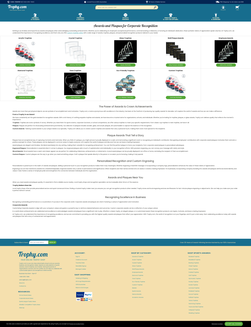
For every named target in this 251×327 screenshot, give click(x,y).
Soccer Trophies (193, 294)
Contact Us (22, 286)
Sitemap (21, 308)
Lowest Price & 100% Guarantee (97, 2)
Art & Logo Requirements (83, 281)
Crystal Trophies (75, 38)
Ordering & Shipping (82, 278)
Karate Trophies (193, 285)
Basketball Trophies (194, 260)
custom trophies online (75, 33)
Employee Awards (226, 38)
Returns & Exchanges (82, 287)
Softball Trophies (194, 297)
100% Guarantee (80, 284)
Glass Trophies (125, 38)
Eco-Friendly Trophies (126, 71)
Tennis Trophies (193, 300)
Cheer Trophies (193, 266)
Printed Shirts (170, 18)
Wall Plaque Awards (176, 38)
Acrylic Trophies (25, 38)
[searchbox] (126, 7)
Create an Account (81, 260)
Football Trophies (194, 272)
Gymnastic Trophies (195, 278)
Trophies (80, 18)
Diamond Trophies (25, 71)
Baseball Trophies (194, 256)
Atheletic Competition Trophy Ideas (29, 304)
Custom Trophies (176, 71)
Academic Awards (137, 297)
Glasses (215, 18)
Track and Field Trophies (196, 307)
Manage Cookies (81, 269)
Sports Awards (136, 291)
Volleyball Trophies (194, 310)
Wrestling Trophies (194, 313)
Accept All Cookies (234, 324)
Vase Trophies (75, 71)
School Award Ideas (25, 295)
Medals (134, 288)
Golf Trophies (192, 275)
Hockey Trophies (193, 281)
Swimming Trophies (195, 303)
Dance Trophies (193, 269)
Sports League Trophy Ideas (27, 301)
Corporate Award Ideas (26, 298)
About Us (22, 283)
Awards (35, 18)
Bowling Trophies (194, 263)
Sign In (78, 256)
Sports (125, 18)
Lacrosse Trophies (194, 288)
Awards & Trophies (137, 256)
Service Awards (136, 294)
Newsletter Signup (81, 266)
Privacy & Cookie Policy (76, 324)
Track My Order (80, 263)
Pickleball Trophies (194, 291)
